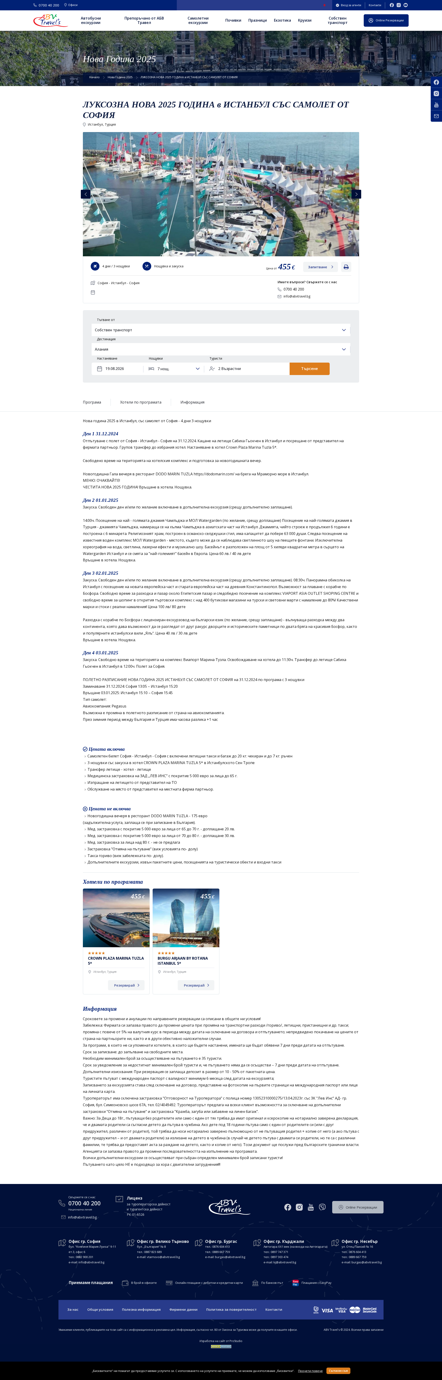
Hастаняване (107, 358)
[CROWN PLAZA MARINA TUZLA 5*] (116, 941)
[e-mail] (436, 116)
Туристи (215, 358)
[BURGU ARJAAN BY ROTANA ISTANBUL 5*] (186, 941)
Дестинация (106, 339)
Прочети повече (310, 1371)
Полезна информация (141, 1309)
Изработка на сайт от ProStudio (221, 1341)
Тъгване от (106, 320)
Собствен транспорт (338, 20)
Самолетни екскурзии (198, 20)
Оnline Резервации (390, 20)
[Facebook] (392, 5)
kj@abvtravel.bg (284, 1262)
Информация (192, 402)
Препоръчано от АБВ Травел (144, 20)
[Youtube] (406, 5)
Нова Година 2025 (120, 77)
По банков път (272, 1283)
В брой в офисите (144, 1283)
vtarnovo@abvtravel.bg (163, 1257)
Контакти (375, 5)
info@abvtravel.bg (297, 296)
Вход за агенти (351, 5)
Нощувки (156, 358)
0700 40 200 (294, 289)
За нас (73, 1309)
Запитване (317, 267)
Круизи (304, 20)
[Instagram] (399, 5)
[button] (356, 194)
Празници (257, 20)
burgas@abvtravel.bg (230, 1257)
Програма (92, 402)
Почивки (233, 20)
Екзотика (282, 20)
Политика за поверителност (231, 1309)
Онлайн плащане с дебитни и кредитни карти (209, 1283)
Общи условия (100, 1309)
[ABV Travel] (50, 20)
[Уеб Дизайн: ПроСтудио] (221, 1345)
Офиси (73, 5)
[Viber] (322, 1207)
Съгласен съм (338, 1371)
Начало (94, 77)
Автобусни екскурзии (91, 20)
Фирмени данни (183, 1309)
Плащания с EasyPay (317, 1283)
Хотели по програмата (140, 402)
